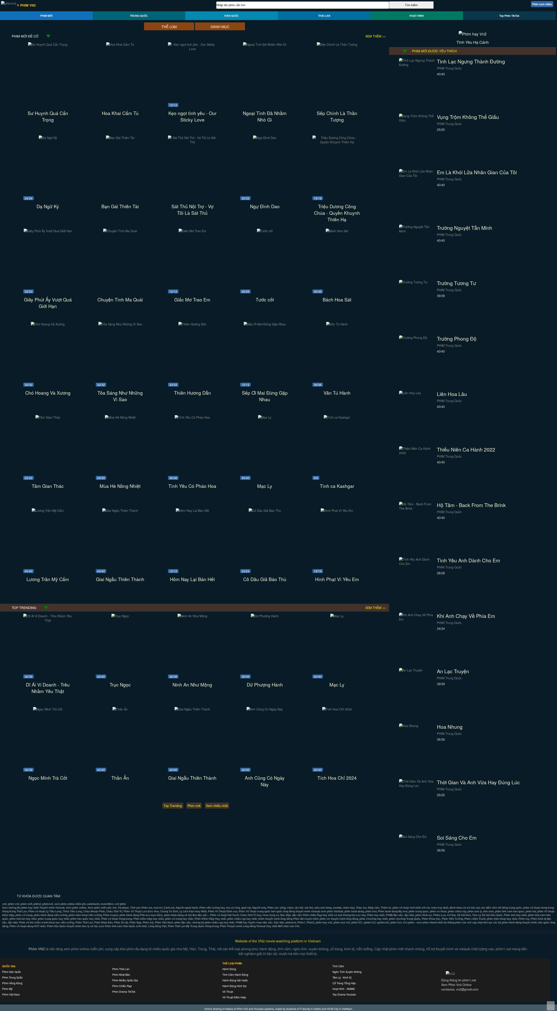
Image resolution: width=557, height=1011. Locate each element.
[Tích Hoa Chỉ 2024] (337, 709)
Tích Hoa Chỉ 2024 (337, 777)
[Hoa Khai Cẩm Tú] (120, 44)
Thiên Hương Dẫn (192, 392)
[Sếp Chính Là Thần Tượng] (337, 44)
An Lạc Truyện (453, 671)
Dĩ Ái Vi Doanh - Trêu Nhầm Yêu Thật (48, 687)
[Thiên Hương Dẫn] (192, 324)
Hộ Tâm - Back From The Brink (471, 505)
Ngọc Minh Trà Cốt (48, 777)
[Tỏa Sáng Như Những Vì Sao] (120, 324)
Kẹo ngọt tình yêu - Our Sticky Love (192, 116)
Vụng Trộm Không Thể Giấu (468, 116)
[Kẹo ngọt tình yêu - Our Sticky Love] (192, 49)
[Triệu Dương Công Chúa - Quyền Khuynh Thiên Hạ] (336, 142)
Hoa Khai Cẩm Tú (120, 113)
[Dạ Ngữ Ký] (48, 137)
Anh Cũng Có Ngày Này (265, 781)
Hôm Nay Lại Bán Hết (192, 579)
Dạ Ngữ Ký (48, 206)
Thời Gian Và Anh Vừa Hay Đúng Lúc (478, 782)
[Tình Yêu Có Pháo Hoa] (192, 417)
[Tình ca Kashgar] (337, 417)
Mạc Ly (264, 486)
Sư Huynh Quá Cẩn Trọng (48, 116)
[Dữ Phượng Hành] (264, 616)
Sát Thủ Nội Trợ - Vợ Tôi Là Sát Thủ (192, 209)
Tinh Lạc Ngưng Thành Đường (471, 61)
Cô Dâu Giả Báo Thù (264, 579)
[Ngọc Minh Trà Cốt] (47, 709)
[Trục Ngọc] (120, 616)
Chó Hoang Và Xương (47, 392)
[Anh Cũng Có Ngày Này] (265, 709)
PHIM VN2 (28, 5)
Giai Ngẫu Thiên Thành (120, 579)
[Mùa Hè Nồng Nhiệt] (120, 417)
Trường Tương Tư (456, 283)
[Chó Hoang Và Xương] (48, 324)
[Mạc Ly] (264, 417)
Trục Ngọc (120, 684)
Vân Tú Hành (337, 392)
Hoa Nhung (450, 726)
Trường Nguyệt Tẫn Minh (464, 227)
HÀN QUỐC (231, 16)
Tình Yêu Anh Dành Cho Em (468, 560)
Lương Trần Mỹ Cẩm (48, 579)
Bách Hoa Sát (337, 299)
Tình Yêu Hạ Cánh (472, 42)
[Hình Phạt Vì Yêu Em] (337, 510)
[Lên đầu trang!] (551, 1005)
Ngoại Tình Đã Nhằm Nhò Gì (265, 116)
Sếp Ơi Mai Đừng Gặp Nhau (265, 395)
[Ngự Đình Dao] (264, 137)
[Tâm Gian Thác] (47, 417)
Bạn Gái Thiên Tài (120, 206)
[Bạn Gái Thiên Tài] (120, 137)
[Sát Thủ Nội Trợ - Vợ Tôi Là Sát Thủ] (192, 142)
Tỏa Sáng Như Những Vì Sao (120, 395)
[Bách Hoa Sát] (337, 231)
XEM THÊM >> (375, 36)
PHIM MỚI (46, 16)
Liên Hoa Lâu (452, 393)
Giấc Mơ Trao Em (192, 299)
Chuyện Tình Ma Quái (120, 299)
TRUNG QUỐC (139, 16)
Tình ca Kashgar (337, 486)
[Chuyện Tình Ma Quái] (120, 231)
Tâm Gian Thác (48, 486)
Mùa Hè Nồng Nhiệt (120, 486)
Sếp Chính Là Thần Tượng (337, 116)
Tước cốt (265, 299)
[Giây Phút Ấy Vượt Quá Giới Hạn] (48, 231)
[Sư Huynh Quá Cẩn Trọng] (47, 44)
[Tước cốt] (265, 231)
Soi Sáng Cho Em (456, 837)
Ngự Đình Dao (265, 206)
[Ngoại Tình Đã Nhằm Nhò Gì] (264, 44)
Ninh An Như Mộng (192, 684)
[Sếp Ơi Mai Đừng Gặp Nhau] (265, 324)
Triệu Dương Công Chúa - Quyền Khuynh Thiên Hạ (337, 213)
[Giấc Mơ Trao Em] (192, 231)
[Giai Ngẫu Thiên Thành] (120, 510)
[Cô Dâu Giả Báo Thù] (265, 510)
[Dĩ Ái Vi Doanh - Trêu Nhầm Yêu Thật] (47, 620)
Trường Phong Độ (456, 338)
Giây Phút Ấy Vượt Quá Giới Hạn (48, 302)
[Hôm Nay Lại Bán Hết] (192, 510)
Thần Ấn (120, 777)
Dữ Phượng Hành (265, 684)
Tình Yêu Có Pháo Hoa (192, 486)
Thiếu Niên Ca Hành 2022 (466, 449)
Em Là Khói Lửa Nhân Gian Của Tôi (477, 172)
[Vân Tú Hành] (337, 324)
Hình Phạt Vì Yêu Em (337, 579)
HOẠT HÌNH (416, 16)
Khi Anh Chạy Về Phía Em (466, 615)
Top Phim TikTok (509, 16)
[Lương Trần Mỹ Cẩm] (48, 510)
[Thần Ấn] (120, 709)
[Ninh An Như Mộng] (192, 616)
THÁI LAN (324, 16)
